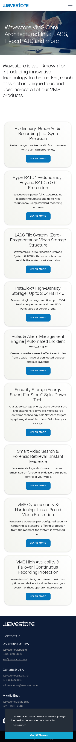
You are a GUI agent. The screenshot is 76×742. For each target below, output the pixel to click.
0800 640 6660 (12, 654)
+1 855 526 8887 (13, 680)
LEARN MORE (38, 158)
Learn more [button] (18, 725)
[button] (69, 5)
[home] (15, 5)
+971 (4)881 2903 (13, 706)
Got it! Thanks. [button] (39, 735)
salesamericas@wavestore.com (21, 685)
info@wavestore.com (15, 660)
